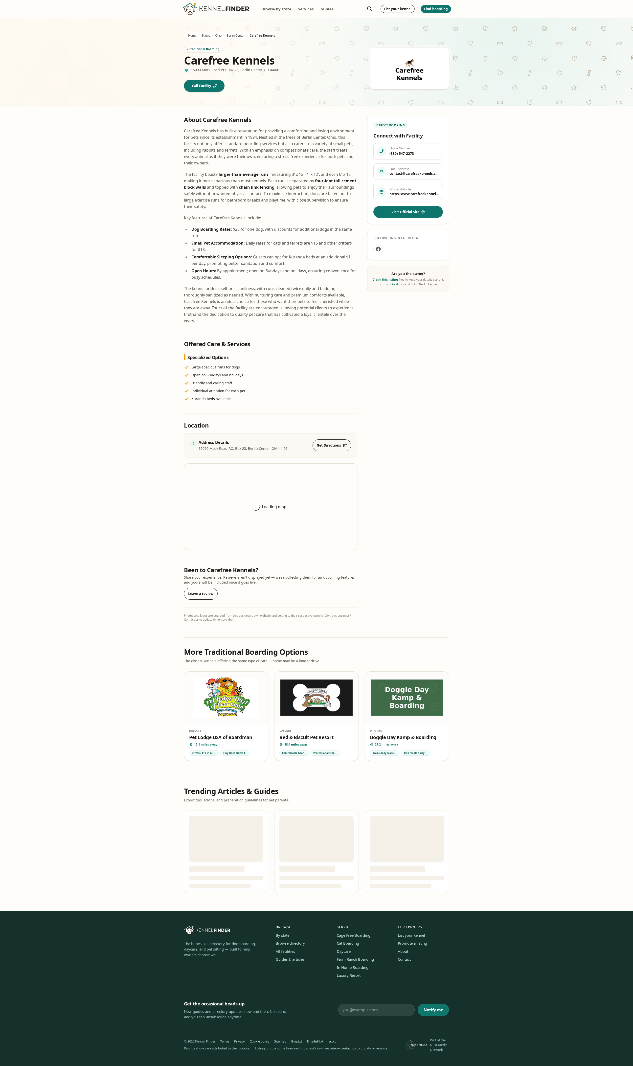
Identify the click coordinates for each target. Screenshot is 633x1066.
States (206, 36)
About (403, 951)
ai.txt (332, 1041)
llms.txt (296, 1041)
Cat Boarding (348, 943)
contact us (348, 1048)
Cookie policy (259, 1041)
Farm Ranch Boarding (355, 959)
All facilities (285, 951)
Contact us (191, 619)
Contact (404, 959)
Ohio (218, 36)
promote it (390, 284)
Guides (326, 8)
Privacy (239, 1041)
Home (192, 36)
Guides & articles (290, 959)
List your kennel (397, 8)
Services (306, 8)
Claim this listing (385, 279)
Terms (224, 1041)
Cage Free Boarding (353, 935)
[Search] (370, 9)
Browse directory (290, 943)
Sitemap (280, 1041)
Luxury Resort (349, 975)
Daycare (344, 951)
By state (282, 935)
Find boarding (436, 8)
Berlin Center (235, 36)
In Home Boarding (352, 967)
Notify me (433, 1010)
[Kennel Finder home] (216, 8)
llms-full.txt (315, 1041)
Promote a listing (412, 943)
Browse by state (276, 8)
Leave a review (200, 593)
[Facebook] (378, 249)
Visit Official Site (405, 211)
